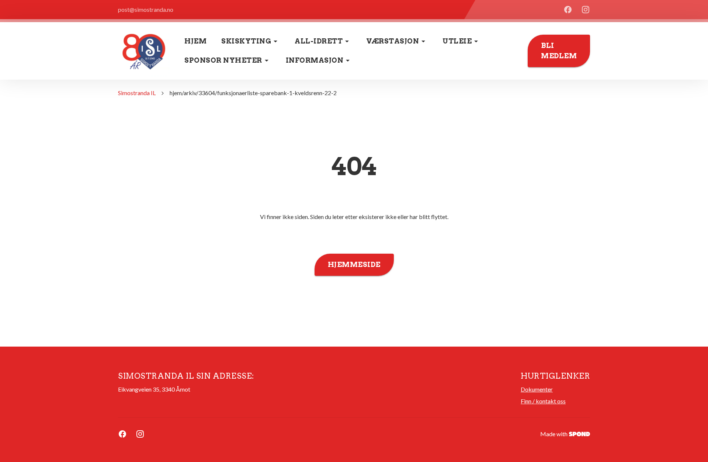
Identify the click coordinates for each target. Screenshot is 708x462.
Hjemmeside (354, 264)
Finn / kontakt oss (543, 400)
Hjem (195, 41)
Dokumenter (537, 389)
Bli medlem (559, 50)
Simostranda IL (137, 92)
